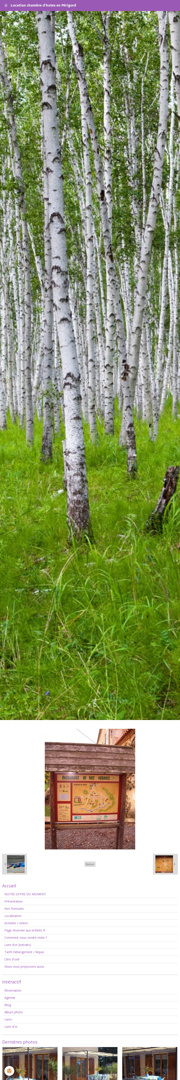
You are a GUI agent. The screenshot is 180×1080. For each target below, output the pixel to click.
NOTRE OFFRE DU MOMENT (25, 894)
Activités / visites (16, 923)
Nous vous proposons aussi (24, 966)
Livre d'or (11, 1026)
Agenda (9, 998)
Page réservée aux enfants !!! (24, 930)
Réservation (12, 990)
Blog (7, 1005)
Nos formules (14, 908)
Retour (90, 864)
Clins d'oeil (11, 959)
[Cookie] (9, 1071)
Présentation (13, 901)
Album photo (13, 1012)
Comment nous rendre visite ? (25, 937)
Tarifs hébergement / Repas (24, 952)
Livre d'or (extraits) (17, 945)
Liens (8, 1019)
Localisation (13, 916)
